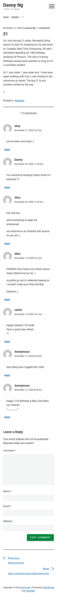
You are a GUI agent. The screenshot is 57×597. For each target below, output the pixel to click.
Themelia (30, 591)
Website (7, 521)
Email (7, 506)
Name (7, 491)
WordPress (49, 587)
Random (19, 100)
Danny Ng (25, 587)
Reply (7, 149)
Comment (9, 450)
